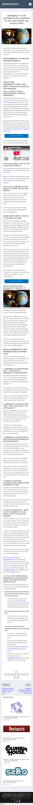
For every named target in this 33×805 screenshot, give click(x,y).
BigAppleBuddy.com (14, 658)
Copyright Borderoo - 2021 (9, 794)
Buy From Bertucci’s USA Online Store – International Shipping (14, 738)
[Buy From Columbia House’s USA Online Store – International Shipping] (16, 750)
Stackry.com (24, 647)
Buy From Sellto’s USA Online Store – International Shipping (13, 781)
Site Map (8, 795)
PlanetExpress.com (15, 649)
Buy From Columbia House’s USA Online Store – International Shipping (16, 760)
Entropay (21, 618)
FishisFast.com (16, 647)
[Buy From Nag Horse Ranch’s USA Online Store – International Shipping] (16, 707)
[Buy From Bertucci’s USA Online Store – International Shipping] (16, 729)
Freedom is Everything (17, 795)
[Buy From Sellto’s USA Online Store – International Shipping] (16, 772)
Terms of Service (21, 794)
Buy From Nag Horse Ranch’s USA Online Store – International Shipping (16, 717)
